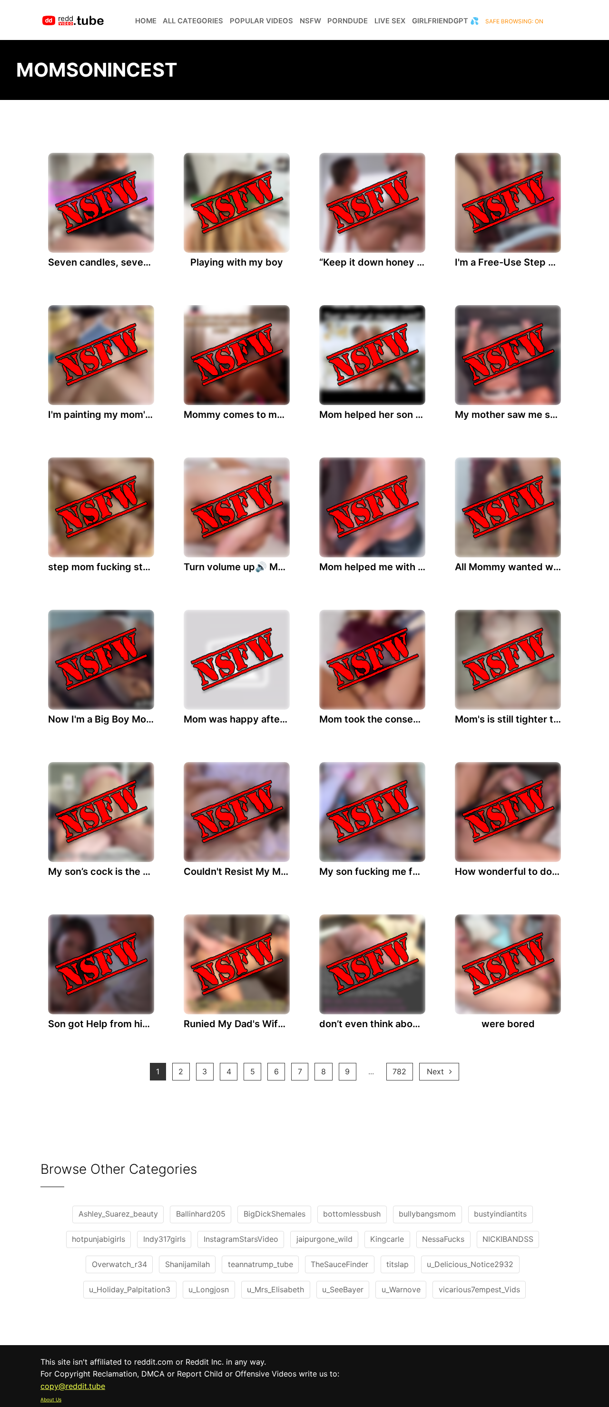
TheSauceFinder (339, 1264)
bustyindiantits (500, 1214)
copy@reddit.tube (72, 1386)
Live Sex (389, 21)
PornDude (347, 21)
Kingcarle (387, 1239)
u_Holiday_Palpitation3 (129, 1289)
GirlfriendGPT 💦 (445, 21)
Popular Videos (261, 21)
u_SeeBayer (342, 1289)
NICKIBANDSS (507, 1239)
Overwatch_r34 (119, 1264)
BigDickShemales (274, 1214)
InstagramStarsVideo (241, 1239)
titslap (397, 1264)
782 (399, 1071)
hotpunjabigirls (98, 1239)
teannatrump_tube (260, 1264)
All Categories (193, 21)
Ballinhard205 (201, 1214)
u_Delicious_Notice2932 (470, 1264)
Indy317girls (164, 1239)
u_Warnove (401, 1289)
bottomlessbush (352, 1214)
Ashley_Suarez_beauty (118, 1214)
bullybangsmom (427, 1214)
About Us (50, 1399)
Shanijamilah (187, 1264)
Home (146, 21)
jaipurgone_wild (324, 1239)
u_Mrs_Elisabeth (275, 1289)
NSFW (310, 21)
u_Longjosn (208, 1289)
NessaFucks (443, 1239)
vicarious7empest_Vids (479, 1289)
